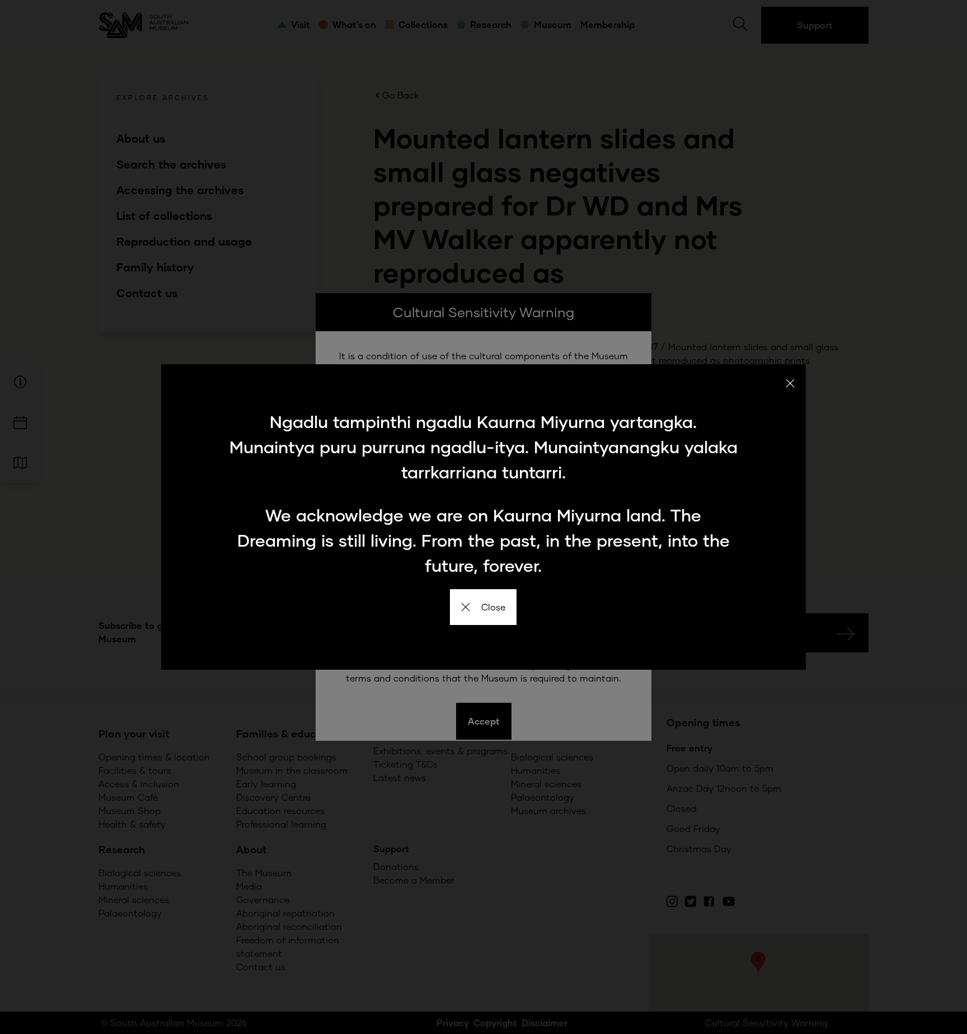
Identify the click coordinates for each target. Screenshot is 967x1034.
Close (493, 606)
